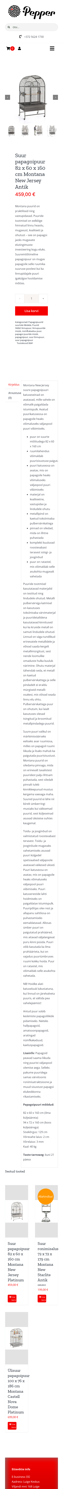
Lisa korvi (31, 311)
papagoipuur (21, 337)
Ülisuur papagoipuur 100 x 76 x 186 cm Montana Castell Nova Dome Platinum (19, 1391)
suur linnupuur (36, 337)
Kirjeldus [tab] (13, 384)
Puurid (35, 325)
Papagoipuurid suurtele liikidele (29, 324)
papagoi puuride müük (26, 334)
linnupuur (26, 328)
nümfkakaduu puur (31, 331)
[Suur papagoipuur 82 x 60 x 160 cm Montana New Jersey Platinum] (16, 1211)
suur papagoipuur (24, 340)
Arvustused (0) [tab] (13, 395)
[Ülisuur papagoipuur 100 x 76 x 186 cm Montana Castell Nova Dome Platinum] (16, 1338)
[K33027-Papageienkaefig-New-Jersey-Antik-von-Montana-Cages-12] (31, 97)
